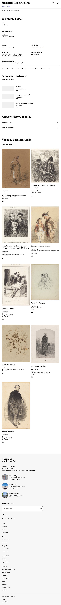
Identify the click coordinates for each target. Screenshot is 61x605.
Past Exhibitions (6, 587)
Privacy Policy (5, 601)
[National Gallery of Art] (30, 460)
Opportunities (5, 562)
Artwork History (7, 123)
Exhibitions (5, 551)
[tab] (7, 145)
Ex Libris (18, 86)
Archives (4, 584)
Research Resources (8, 128)
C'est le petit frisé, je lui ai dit (25, 103)
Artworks (8, 10)
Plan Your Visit (5, 540)
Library (3, 581)
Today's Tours (5, 546)
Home (3, 10)
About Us (4, 526)
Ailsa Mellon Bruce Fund (37, 47)
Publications (5, 590)
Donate (4, 559)
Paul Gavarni (5, 35)
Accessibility (5, 548)
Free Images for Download (8, 569)
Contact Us (5, 532)
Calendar (4, 543)
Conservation (5, 578)
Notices (3, 599)
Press (3, 529)
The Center (5, 575)
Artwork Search (6, 572)
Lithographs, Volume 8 (23, 95)
